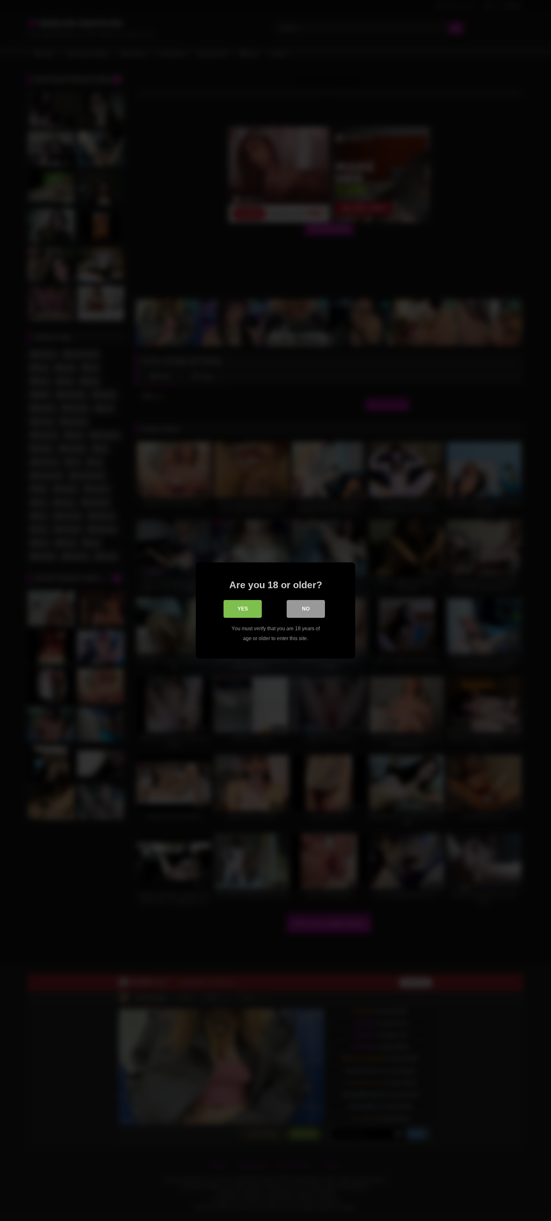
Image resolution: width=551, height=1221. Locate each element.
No (306, 608)
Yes (243, 608)
